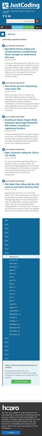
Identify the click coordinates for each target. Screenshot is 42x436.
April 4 (11, 277)
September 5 (14, 311)
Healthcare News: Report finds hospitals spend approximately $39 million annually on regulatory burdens (21, 124)
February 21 (14, 267)
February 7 (13, 263)
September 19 (14, 314)
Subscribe (6, 11)
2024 (6, 228)
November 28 (14, 328)
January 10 (14, 257)
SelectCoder (30, 11)
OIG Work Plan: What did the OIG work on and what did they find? (22, 185)
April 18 (12, 280)
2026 (6, 220)
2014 (6, 350)
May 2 (11, 284)
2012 (6, 358)
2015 (6, 346)
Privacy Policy (17, 428)
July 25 (11, 300)
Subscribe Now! (21, 382)
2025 (6, 224)
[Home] (21, 5)
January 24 (13, 260)
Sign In (38, 27)
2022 (6, 236)
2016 (6, 342)
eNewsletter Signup (17, 11)
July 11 (11, 297)
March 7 (12, 270)
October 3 (13, 317)
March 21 (13, 273)
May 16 (12, 287)
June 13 (12, 290)
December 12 (14, 331)
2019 (6, 249)
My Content (18, 27)
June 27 (12, 294)
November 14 (14, 324)
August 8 (12, 304)
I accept (11, 432)
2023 (6, 232)
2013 (6, 354)
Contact (5, 12)
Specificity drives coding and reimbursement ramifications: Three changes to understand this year (21, 53)
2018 (6, 253)
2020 (6, 245)
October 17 (13, 321)
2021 (6, 241)
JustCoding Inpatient (15, 46)
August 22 (13, 307)
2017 (6, 338)
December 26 (14, 334)
